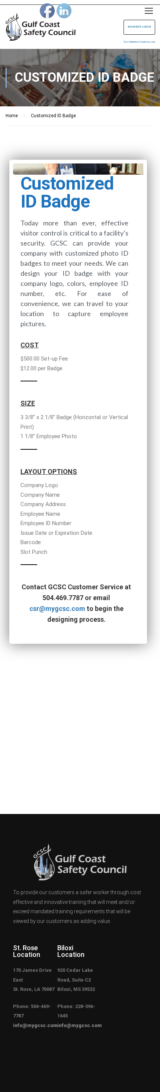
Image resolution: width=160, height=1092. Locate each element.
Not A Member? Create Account (139, 41)
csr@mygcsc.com (57, 608)
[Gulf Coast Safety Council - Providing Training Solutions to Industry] (41, 28)
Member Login (139, 26)
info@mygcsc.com (35, 1025)
